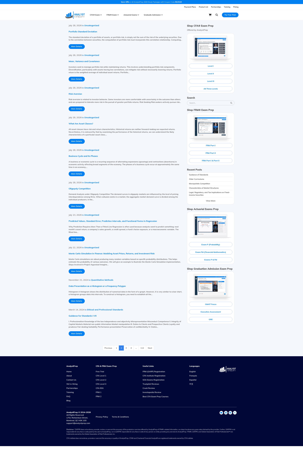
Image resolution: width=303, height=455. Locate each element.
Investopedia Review (152, 392)
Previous (108, 348)
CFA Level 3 (101, 384)
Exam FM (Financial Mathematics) (210, 252)
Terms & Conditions (120, 417)
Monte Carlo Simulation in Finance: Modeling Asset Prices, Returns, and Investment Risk (112, 253)
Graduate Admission (152, 15)
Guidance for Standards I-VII (82, 315)
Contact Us (71, 380)
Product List (203, 7)
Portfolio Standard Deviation (83, 31)
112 (142, 348)
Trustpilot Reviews (151, 384)
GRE (211, 319)
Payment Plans (190, 7)
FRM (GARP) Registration (154, 371)
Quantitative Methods (102, 280)
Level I (211, 66)
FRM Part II (211, 153)
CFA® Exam (95, 15)
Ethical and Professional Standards (105, 309)
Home (69, 371)
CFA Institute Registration (154, 375)
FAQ (68, 396)
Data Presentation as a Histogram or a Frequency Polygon (97, 286)
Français (193, 375)
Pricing (235, 7)
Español (192, 380)
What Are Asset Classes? (81, 123)
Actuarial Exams (131, 15)
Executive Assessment (211, 312)
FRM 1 (98, 392)
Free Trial (100, 371)
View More (210, 201)
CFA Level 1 (101, 375)
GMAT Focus (210, 304)
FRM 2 (98, 396)
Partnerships (216, 7)
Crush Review (149, 388)
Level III (210, 81)
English (192, 371)
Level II (210, 73)
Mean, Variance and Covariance (84, 61)
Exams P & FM (210, 260)
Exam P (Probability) (210, 244)
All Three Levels (211, 89)
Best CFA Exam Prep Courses (155, 396)
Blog (68, 400)
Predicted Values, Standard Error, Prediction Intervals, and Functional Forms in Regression (113, 221)
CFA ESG (100, 388)
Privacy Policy (102, 417)
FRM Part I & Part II (210, 160)
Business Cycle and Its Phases (83, 156)
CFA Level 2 (101, 380)
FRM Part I (211, 145)
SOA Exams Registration (153, 380)
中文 (191, 384)
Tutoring (227, 7)
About (69, 375)
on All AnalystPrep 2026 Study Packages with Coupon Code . (151, 2)
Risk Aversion (75, 93)
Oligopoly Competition (80, 188)
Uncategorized (91, 25)
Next (150, 348)
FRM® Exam (112, 15)
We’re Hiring (72, 384)
